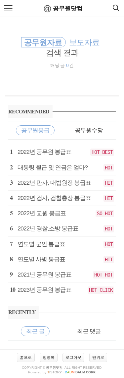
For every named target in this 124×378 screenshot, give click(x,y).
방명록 (49, 357)
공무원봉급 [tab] (35, 130)
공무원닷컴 (68, 8)
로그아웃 (73, 357)
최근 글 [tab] (35, 331)
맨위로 (98, 357)
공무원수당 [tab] (89, 130)
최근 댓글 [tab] (89, 331)
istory (54, 372)
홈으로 (26, 357)
